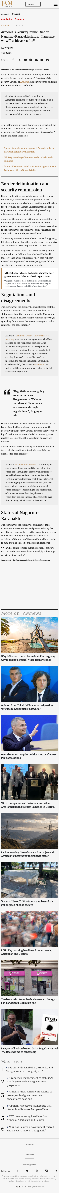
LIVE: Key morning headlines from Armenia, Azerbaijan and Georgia (26, 952)
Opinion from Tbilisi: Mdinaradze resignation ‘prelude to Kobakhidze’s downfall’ (27, 707)
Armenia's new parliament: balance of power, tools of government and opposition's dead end (29, 1095)
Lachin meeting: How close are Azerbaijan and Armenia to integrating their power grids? (27, 854)
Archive (6, 25)
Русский (16, 14)
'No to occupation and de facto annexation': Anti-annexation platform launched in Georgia (28, 805)
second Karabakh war (25, 464)
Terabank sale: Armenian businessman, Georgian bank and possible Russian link (29, 1001)
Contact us (29, 1154)
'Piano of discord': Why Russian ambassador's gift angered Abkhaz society (27, 903)
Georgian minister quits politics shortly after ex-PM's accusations (29, 756)
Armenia (24, 82)
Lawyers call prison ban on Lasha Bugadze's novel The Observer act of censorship (29, 1050)
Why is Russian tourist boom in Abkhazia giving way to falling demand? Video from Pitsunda (28, 658)
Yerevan (6, 52)
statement (39, 364)
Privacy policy (29, 1165)
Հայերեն (5, 14)
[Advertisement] (29, 586)
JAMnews (7, 47)
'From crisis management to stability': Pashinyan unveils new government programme (30, 1081)
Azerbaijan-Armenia (12, 19)
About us (30, 1144)
